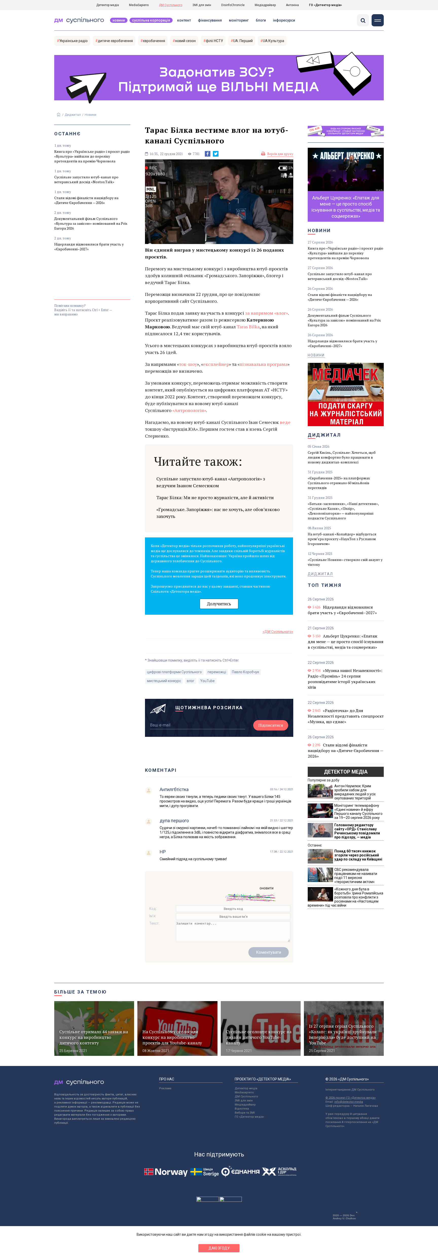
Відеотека (242, 1108)
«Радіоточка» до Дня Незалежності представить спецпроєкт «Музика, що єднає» (346, 716)
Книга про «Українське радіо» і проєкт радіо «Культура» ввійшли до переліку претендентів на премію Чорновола (92, 156)
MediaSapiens (139, 5)
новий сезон (185, 41)
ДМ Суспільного (170, 5)
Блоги (261, 20)
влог (190, 681)
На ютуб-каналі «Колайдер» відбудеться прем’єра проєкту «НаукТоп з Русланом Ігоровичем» (342, 539)
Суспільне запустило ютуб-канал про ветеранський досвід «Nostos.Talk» (86, 179)
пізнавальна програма (263, 364)
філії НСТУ (214, 41)
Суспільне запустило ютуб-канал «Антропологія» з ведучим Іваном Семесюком (210, 482)
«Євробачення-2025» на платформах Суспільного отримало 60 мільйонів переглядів (339, 483)
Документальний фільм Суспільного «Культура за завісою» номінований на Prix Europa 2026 (90, 223)
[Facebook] (207, 154)
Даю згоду (219, 1248)
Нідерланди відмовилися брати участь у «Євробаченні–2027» (89, 246)
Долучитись (219, 604)
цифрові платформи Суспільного (174, 672)
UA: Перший (243, 41)
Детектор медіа (107, 5)
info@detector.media (348, 1101)
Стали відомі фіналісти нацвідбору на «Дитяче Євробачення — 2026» (86, 200)
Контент (184, 20)
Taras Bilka (248, 327)
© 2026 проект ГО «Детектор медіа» (350, 1097)
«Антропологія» (189, 410)
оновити (266, 888)
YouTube (207, 681)
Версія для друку (280, 154)
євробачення (154, 41)
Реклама (165, 1088)
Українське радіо (73, 41)
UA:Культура (273, 41)
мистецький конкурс (164, 681)
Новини (119, 20)
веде (285, 422)
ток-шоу (188, 364)
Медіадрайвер (265, 5)
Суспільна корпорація (151, 20)
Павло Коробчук (245, 672)
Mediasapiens (244, 1092)
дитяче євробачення (115, 41)
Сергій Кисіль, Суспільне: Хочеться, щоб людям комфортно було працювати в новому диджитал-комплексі (342, 457)
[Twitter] (215, 154)
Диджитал (73, 115)
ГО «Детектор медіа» (325, 5)
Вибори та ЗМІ (245, 1112)
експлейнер (216, 364)
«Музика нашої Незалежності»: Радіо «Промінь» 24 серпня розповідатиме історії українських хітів (345, 679)
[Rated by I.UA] (207, 1200)
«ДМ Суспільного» (278, 632)
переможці (217, 672)
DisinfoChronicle (233, 5)
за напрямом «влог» (266, 313)
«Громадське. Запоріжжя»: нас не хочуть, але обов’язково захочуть (218, 512)
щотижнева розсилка (209, 707)
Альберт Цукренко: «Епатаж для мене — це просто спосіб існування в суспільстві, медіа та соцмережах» (346, 641)
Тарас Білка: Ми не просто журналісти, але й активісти (215, 497)
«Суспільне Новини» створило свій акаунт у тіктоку (345, 562)
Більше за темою (80, 992)
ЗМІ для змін (201, 5)
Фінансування (210, 20)
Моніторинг (239, 20)
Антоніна (292, 5)
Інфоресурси (284, 20)
